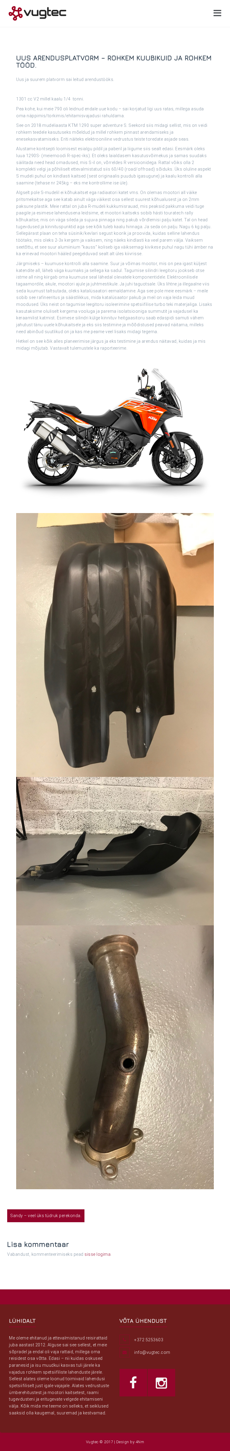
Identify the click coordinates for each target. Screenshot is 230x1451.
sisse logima (97, 1254)
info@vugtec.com (152, 1352)
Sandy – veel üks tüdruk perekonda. (45, 1215)
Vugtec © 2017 (99, 1442)
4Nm (140, 1442)
